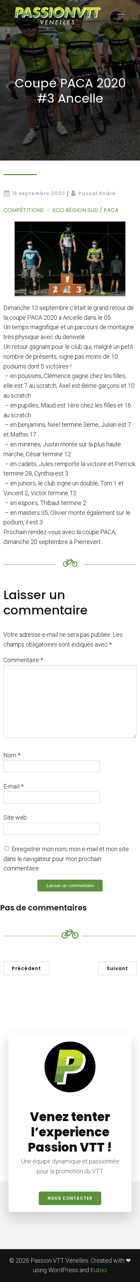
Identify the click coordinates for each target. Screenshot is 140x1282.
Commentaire (23, 660)
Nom (11, 755)
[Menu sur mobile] (120, 16)
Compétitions (23, 210)
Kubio (98, 1270)
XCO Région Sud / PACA (85, 210)
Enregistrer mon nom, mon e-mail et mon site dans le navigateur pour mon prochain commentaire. (66, 858)
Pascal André (97, 193)
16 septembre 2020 (38, 193)
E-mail (13, 786)
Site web (15, 817)
